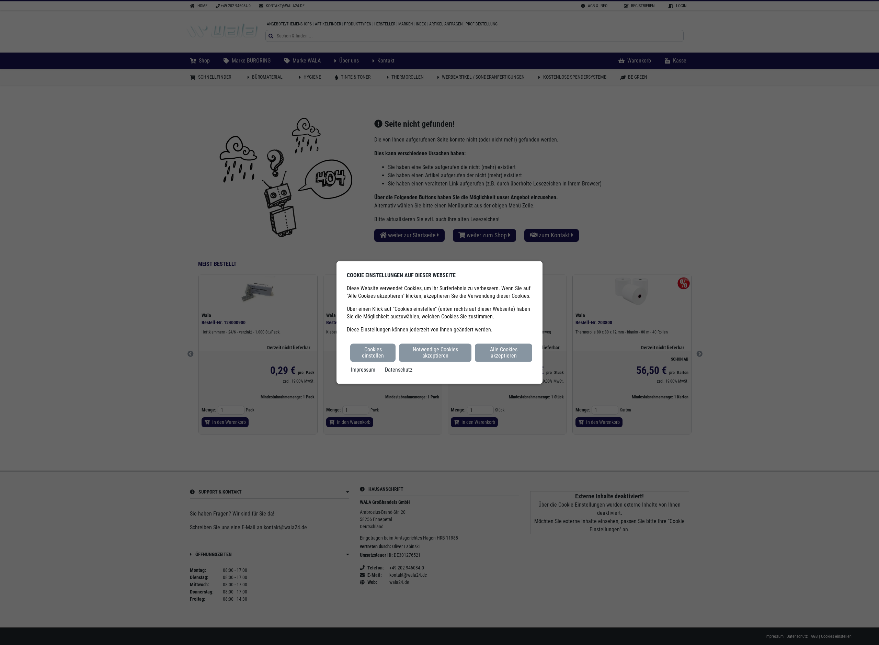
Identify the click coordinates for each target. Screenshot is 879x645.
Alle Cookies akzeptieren (503, 352)
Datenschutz (398, 369)
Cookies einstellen (373, 352)
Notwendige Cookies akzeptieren (435, 352)
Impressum (363, 369)
